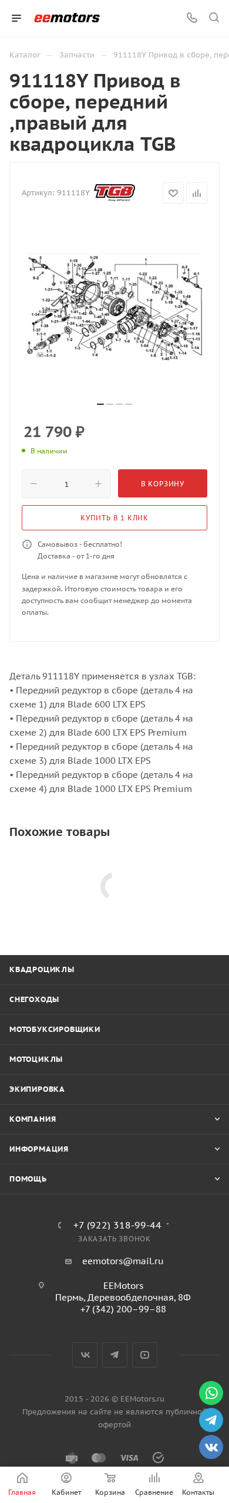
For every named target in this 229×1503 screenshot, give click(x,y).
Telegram (114, 1354)
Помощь (28, 1179)
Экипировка (37, 1089)
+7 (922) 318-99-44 (117, 1225)
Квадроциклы (42, 969)
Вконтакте (84, 1354)
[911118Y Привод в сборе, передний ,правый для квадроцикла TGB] (114, 307)
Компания (32, 1119)
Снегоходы (34, 999)
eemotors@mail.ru (123, 1261)
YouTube (144, 1354)
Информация (39, 1149)
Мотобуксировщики (54, 1029)
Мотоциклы (36, 1059)
